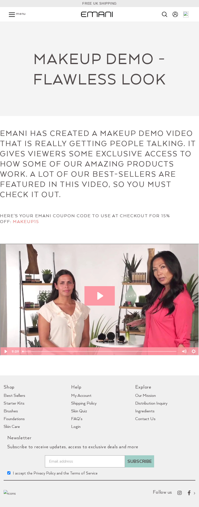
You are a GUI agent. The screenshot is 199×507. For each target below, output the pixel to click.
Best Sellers (14, 395)
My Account (81, 395)
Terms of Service (84, 473)
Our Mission (145, 395)
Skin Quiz (79, 411)
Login (76, 426)
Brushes (11, 411)
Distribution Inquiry (151, 403)
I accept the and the (55, 473)
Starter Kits (14, 403)
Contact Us (145, 418)
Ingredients (145, 411)
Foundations (14, 418)
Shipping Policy (84, 403)
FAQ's (77, 418)
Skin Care (12, 426)
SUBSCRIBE (139, 461)
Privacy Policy (44, 473)
